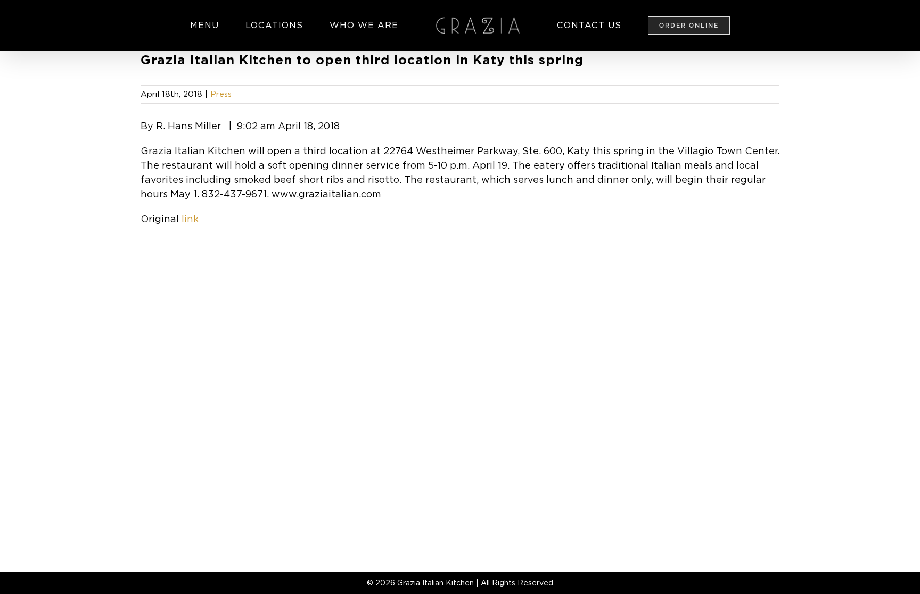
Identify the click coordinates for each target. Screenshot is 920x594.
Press (221, 94)
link (190, 218)
